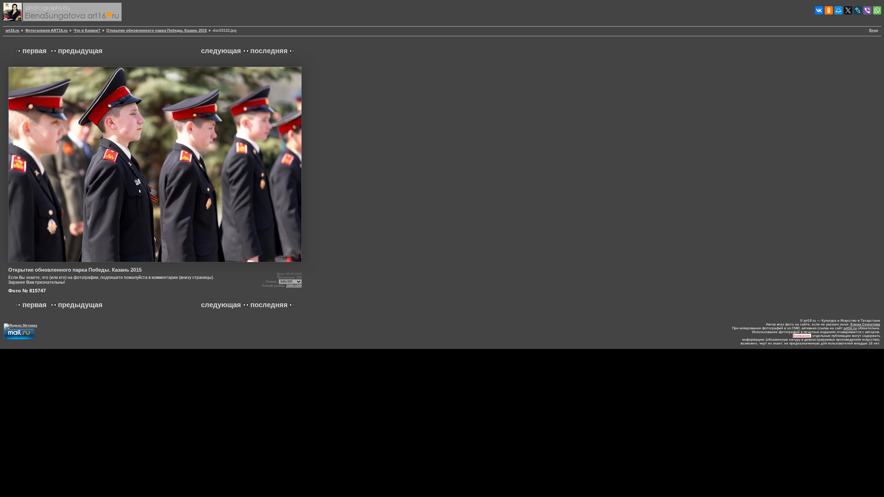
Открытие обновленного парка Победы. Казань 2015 (156, 30)
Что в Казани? (87, 30)
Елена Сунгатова (865, 324)
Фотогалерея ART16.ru (46, 30)
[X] (848, 10)
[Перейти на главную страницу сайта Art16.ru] (13, 20)
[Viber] (867, 10)
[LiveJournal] (858, 10)
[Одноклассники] (829, 10)
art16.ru (12, 30)
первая (34, 51)
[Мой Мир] (838, 10)
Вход (873, 30)
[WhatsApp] (877, 10)
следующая (221, 51)
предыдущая (80, 51)
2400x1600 (294, 286)
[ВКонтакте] (819, 10)
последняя (269, 51)
